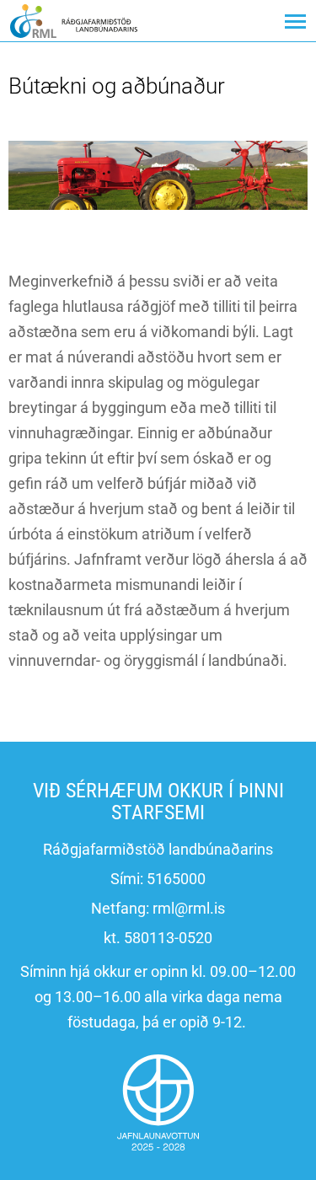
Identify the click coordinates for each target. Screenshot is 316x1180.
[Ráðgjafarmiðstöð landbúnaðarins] (73, 20)
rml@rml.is (189, 908)
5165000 (176, 879)
